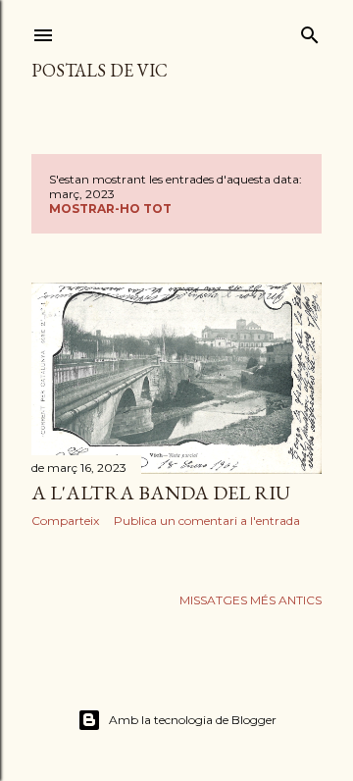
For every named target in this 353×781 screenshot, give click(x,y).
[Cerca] (310, 31)
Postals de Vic (99, 70)
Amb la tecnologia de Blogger (193, 719)
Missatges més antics (250, 600)
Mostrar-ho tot (110, 208)
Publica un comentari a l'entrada (207, 520)
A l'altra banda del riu (160, 492)
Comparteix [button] (65, 520)
